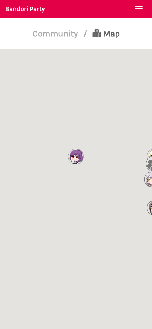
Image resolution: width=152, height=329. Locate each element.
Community (56, 33)
